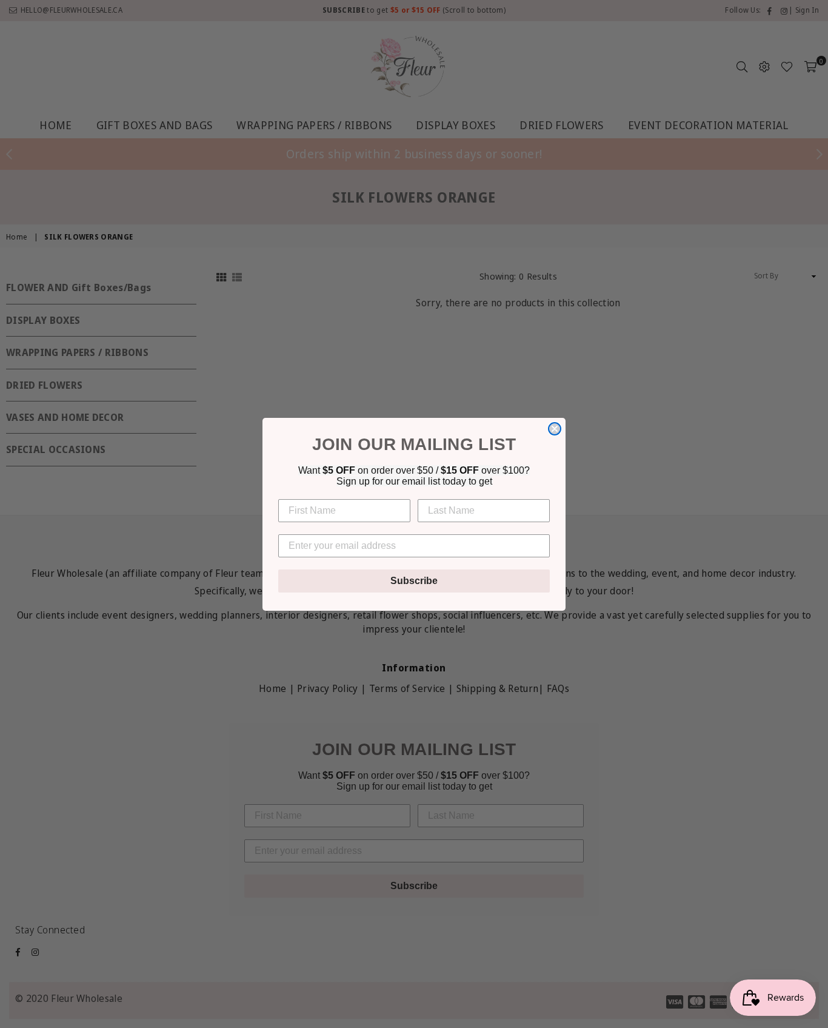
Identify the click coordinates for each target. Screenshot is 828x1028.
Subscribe (414, 581)
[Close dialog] (555, 429)
